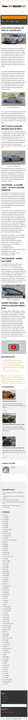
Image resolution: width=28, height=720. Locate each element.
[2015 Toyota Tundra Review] (9, 395)
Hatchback (5, 586)
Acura (4, 531)
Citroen (5, 565)
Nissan (4, 636)
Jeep (4, 602)
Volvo (4, 684)
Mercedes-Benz (7, 623)
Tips (4, 673)
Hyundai (5, 594)
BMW (4, 546)
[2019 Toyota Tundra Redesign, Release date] (9, 441)
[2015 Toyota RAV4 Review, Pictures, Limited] (9, 418)
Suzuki (4, 669)
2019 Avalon (7, 375)
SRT (4, 663)
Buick (4, 550)
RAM (4, 646)
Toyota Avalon (12, 383)
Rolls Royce (6, 652)
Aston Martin (6, 535)
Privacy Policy (6, 698)
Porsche (5, 644)
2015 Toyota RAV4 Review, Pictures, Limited (13, 424)
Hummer (5, 590)
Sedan (11, 21)
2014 (4, 515)
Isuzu (4, 598)
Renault (5, 650)
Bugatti (5, 548)
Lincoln (5, 615)
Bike (4, 542)
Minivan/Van (6, 627)
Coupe (4, 567)
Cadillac (5, 554)
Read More (4, 410)
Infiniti (4, 596)
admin (13, 467)
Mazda (5, 619)
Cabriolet (5, 552)
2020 (4, 527)
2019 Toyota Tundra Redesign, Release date (13, 447)
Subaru (5, 665)
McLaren (5, 621)
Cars (4, 558)
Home (2, 21)
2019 (7, 21)
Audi (4, 538)
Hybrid (4, 592)
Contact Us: (5, 696)
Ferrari (4, 577)
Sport (4, 661)
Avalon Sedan (5, 383)
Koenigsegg (6, 606)
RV (4, 654)
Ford (4, 579)
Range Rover (6, 648)
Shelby (4, 659)
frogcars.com (10, 718)
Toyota (16, 21)
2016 (4, 519)
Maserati (5, 617)
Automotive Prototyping (9, 540)
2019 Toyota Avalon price (17, 377)
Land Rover (6, 611)
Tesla (4, 671)
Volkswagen (6, 681)
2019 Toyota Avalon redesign (8, 379)
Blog (4, 544)
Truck (4, 677)
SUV (4, 667)
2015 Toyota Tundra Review (9, 401)
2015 (4, 517)
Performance (6, 638)
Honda (4, 588)
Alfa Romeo (6, 533)
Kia (4, 604)
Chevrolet (5, 560)
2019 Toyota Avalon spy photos (15, 381)
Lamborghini (6, 608)
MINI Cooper (6, 625)
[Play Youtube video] (13, 347)
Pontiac (5, 642)
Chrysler (5, 563)
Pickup (4, 640)
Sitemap (4, 701)
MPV (4, 631)
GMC (4, 583)
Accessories (6, 529)
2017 (4, 521)
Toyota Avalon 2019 (20, 383)
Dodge (4, 571)
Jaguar (5, 600)
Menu (4, 17)
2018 (4, 523)
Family (4, 575)
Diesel (4, 569)
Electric (5, 573)
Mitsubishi (5, 629)
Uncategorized (6, 679)
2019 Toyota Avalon (15, 375)
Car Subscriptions (7, 556)
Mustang (5, 633)
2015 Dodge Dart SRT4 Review (10, 500)
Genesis (5, 581)
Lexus (4, 613)
